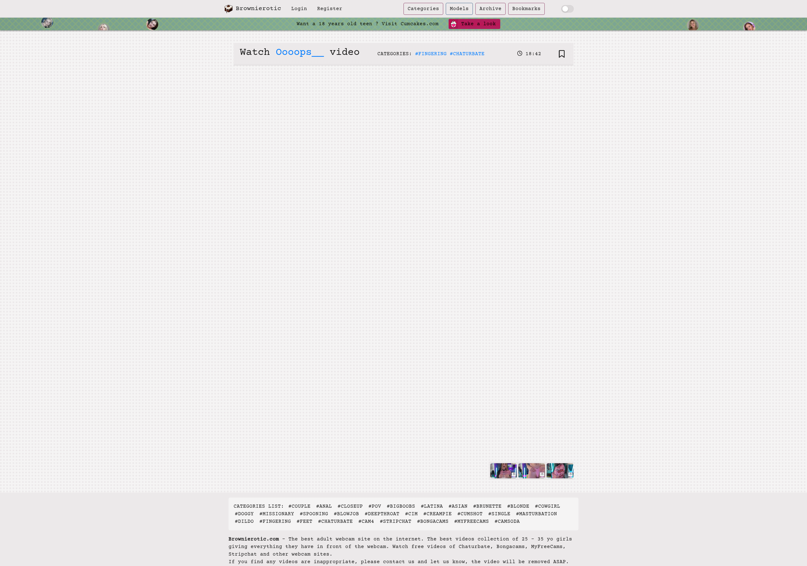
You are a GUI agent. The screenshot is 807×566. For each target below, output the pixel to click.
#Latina (432, 506)
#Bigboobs (401, 506)
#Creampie (437, 514)
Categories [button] (423, 9)
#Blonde (518, 506)
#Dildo (244, 521)
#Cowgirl (547, 506)
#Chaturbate (467, 54)
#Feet (304, 521)
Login (299, 9)
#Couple (299, 506)
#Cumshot (470, 514)
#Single (499, 514)
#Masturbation (536, 514)
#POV (375, 506)
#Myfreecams (471, 521)
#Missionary (276, 514)
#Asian (458, 506)
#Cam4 (366, 521)
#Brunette (487, 506)
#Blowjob (346, 514)
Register (329, 9)
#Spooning (314, 514)
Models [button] (459, 9)
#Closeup (350, 506)
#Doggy (244, 514)
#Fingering (431, 54)
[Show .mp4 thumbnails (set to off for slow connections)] (567, 9)
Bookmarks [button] (526, 9)
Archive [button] (490, 9)
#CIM (411, 514)
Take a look (477, 24)
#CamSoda (507, 521)
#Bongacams (433, 521)
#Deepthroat (382, 514)
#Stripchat (395, 521)
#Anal (324, 506)
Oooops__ (300, 52)
